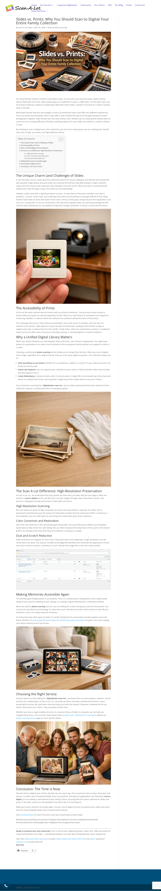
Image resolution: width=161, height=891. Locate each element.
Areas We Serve (38, 11)
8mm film (82, 839)
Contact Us (140, 5)
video (58, 839)
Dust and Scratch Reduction (36, 158)
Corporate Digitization (67, 5)
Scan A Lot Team (25, 27)
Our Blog (119, 5)
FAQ (110, 5)
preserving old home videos (44, 620)
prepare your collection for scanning (78, 715)
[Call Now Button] (6, 885)
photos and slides (69, 839)
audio (92, 839)
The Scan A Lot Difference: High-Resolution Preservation (42, 151)
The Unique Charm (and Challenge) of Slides (37, 143)
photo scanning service (26, 718)
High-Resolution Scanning (35, 153)
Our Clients (99, 5)
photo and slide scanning (35, 839)
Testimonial (85, 5)
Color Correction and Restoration (38, 156)
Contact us (20, 842)
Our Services (45, 5)
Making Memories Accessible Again (34, 161)
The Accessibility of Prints (30, 145)
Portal (129, 5)
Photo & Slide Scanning (57, 27)
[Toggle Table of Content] (60, 139)
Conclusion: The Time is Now (31, 166)
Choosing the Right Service (31, 164)
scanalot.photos (26, 815)
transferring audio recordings (71, 620)
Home (34, 5)
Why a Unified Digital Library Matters (34, 148)
